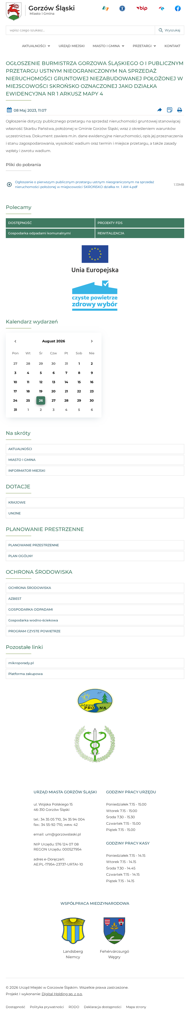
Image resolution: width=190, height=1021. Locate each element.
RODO (74, 1007)
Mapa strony (136, 1007)
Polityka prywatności (47, 1007)
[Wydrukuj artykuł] (179, 110)
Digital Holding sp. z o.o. (62, 994)
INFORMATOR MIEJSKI (26, 471)
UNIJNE (14, 513)
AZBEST (14, 599)
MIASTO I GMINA (106, 46)
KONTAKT (172, 46)
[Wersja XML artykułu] (169, 110)
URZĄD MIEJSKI (72, 46)
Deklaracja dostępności (102, 1007)
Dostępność (15, 1007)
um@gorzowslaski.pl (63, 834)
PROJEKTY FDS (110, 223)
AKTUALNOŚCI (34, 46)
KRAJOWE (16, 502)
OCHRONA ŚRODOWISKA (29, 588)
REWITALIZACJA (111, 233)
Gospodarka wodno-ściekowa (33, 620)
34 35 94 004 (74, 819)
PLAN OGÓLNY (20, 556)
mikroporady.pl (21, 663)
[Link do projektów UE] (95, 257)
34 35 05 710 (51, 819)
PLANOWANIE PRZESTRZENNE (33, 545)
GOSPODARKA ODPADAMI (30, 609)
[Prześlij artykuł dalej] (160, 110)
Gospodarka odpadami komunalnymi (39, 233)
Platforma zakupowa (25, 674)
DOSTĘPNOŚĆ (20, 223)
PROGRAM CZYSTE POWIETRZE (34, 631)
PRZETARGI (142, 46)
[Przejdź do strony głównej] (40, 11)
